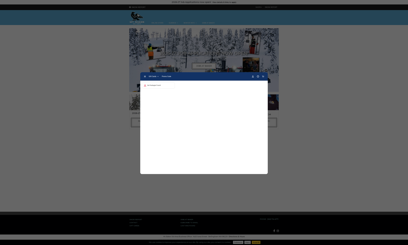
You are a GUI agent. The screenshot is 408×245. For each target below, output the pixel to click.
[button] (266, 70)
